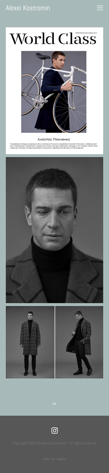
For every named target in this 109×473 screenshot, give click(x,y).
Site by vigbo (54, 459)
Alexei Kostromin (28, 7)
